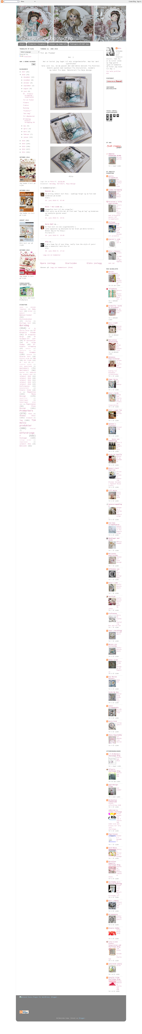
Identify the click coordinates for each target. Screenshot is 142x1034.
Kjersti (48, 191)
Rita (119, 48)
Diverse (29, 354)
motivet (23, 446)
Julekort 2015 (25, 382)
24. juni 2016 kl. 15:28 (54, 235)
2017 (24, 72)
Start (22, 44)
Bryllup (28, 321)
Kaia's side (113, 583)
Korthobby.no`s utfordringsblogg (115, 883)
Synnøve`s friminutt (112, 424)
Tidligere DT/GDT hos (79, 44)
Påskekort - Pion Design (119, 559)
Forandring (119, 428)
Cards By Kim (114, 692)
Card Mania (113, 848)
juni (25, 91)
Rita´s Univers (114, 251)
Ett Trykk (27, 360)
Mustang (26, 108)
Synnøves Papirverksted (114, 358)
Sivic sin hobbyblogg (114, 440)
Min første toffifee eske (119, 183)
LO (20, 392)
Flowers (26, 102)
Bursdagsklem (119, 158)
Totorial (33, 428)
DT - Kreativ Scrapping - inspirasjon (28, 95)
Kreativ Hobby (114, 928)
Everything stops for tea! (119, 697)
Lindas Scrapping (115, 190)
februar (26, 134)
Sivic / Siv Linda (52, 207)
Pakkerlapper (24, 400)
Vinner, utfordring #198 (115, 804)
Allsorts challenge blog (114, 770)
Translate (27, 56)
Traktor (26, 105)
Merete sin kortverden (113, 645)
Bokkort (22, 313)
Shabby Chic (28, 416)
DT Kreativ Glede (28, 332)
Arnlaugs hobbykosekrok (114, 223)
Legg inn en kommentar (52, 255)
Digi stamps (28, 352)
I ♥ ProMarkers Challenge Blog (114, 755)
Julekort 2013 (25, 378)
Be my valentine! (119, 310)
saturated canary (115, 964)
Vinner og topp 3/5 (58, 44)
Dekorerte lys (25, 350)
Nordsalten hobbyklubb (113, 801)
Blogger (82, 1018)
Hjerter (22, 372)
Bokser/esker (26, 315)
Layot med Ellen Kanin (119, 194)
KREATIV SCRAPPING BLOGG (115, 154)
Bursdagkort (119, 633)
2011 (24, 152)
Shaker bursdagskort (119, 917)
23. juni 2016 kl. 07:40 (54, 200)
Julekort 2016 (25, 384)
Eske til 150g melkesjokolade (119, 279)
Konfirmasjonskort (119, 586)
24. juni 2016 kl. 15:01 (54, 218)
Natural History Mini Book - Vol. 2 (119, 295)
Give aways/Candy (26, 366)
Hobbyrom (33, 372)
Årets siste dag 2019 (119, 494)
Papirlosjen (113, 834)
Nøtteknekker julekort (119, 329)
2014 (24, 144)
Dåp (34, 358)
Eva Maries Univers (113, 677)
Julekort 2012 (25, 376)
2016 (24, 75)
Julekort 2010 (28, 374)
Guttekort (24, 368)
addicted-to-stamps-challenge (115, 811)
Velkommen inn (114, 569)
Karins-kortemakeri (113, 272)
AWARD (21, 307)
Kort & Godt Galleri (113, 323)
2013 (24, 146)
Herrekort (61, 184)
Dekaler (28, 348)
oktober (26, 83)
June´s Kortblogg (115, 631)
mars (25, 131)
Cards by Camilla (115, 454)
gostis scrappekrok (113, 177)
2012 (24, 149)
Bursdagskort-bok (119, 711)
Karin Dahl (49, 224)
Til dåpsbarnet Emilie (119, 739)
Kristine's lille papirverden (115, 202)
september (27, 86)
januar (26, 137)
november (27, 80)
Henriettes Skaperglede (113, 341)
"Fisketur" (27, 111)
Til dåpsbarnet (29, 116)
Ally (46, 242)
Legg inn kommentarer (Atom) (61, 267)
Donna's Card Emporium (114, 469)
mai (25, 126)
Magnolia (31, 392)
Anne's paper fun (115, 410)
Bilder (30, 311)
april (25, 129)
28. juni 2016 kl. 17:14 (54, 251)
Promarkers (26, 411)
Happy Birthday (119, 413)
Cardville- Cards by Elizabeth (115, 306)
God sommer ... (119, 789)
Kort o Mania (114, 901)
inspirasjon (24, 442)
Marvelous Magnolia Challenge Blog (114, 863)
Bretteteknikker (26, 319)
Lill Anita (113, 490)
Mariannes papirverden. (114, 554)
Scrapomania (113, 914)
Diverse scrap (24, 358)
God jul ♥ (119, 242)
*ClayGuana (113, 289)
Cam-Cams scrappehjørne (114, 523)
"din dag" (27, 113)
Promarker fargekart (37, 44)
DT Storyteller (30, 340)
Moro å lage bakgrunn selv (119, 446)
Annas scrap (113, 660)
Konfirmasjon (25, 386)
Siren (119, 965)
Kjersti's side (114, 239)
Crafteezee (113, 613)
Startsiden (71, 263)
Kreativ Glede (25, 390)
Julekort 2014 (25, 380)
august (26, 88)
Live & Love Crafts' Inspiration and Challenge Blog (115, 944)
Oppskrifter (24, 398)
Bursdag (52, 184)
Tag (21, 420)
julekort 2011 (25, 444)
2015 (24, 141)
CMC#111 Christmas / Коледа (119, 853)
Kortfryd (112, 596)
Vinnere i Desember (119, 838)
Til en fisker (28, 100)
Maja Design (70, 184)
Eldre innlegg (94, 263)
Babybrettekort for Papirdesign (119, 530)
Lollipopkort (119, 724)
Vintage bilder (25, 440)
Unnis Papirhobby (115, 735)
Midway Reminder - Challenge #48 (119, 985)
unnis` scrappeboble (114, 706)
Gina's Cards (114, 393)
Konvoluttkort (24, 388)
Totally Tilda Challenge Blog (114, 978)
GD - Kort (23, 362)
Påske (30, 414)
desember (27, 77)
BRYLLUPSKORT (119, 542)
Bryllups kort (25, 323)
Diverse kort (25, 356)
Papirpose (31, 404)
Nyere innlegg (47, 263)
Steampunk (29, 418)
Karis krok (113, 721)
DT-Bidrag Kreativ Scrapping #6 (29, 120)
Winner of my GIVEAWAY (119, 459)
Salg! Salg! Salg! (119, 931)
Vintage (23, 438)
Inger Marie (113, 379)
